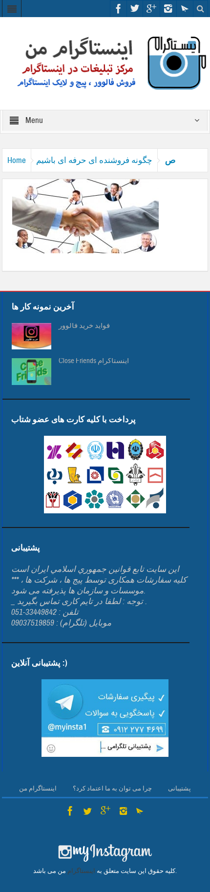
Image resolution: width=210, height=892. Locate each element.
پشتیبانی (179, 788)
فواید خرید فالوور (84, 326)
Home (16, 160)
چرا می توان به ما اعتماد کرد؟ (112, 788)
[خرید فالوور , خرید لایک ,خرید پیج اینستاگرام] (105, 63)
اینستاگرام (81, 871)
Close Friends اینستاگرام (94, 361)
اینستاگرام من (38, 788)
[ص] (85, 215)
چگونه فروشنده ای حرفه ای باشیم (94, 160)
